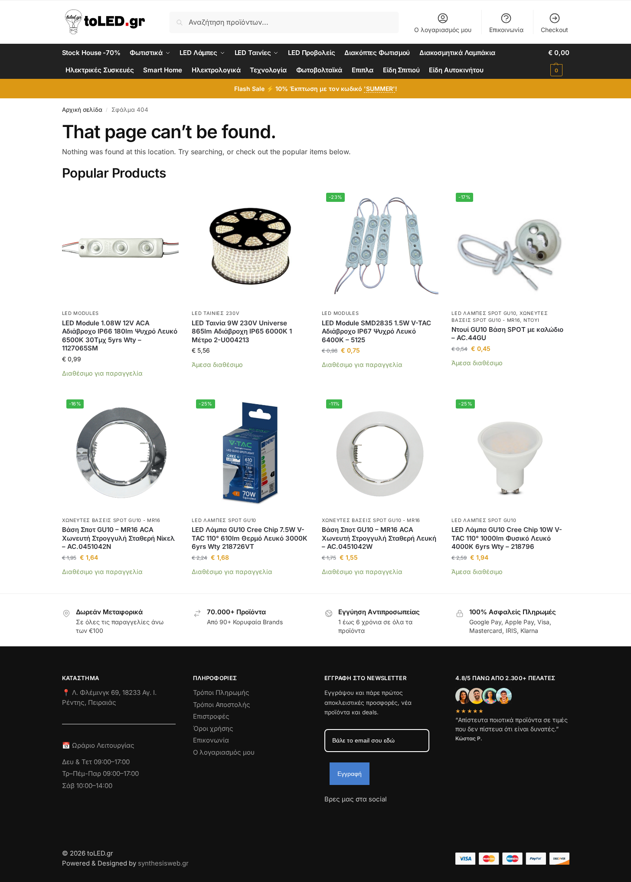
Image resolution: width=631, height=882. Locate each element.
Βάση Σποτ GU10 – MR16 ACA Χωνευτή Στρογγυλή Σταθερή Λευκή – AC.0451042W (379, 538)
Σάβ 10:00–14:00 (87, 785)
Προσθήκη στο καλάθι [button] (120, 386)
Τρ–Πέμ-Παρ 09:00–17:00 (100, 773)
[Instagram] (346, 815)
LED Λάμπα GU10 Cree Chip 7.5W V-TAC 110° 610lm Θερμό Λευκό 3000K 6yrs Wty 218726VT (249, 538)
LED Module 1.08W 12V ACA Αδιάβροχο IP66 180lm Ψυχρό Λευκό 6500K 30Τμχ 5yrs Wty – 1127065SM (119, 336)
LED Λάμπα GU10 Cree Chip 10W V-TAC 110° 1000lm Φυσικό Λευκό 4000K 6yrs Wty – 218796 (506, 538)
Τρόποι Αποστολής (221, 704)
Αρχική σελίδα (82, 109)
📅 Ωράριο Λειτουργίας (98, 745)
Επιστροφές (211, 716)
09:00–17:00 (112, 762)
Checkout (554, 29)
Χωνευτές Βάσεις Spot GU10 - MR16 (111, 520)
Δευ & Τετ (78, 762)
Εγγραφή (349, 773)
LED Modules (80, 313)
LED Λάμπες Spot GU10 (483, 313)
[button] (558, 61)
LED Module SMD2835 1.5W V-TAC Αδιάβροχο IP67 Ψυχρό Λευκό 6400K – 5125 (376, 331)
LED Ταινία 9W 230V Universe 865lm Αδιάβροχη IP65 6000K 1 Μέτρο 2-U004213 (242, 331)
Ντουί (531, 320)
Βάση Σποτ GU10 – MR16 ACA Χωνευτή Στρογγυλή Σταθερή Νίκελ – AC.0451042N (118, 538)
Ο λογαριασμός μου (442, 29)
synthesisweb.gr (163, 863)
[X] (378, 815)
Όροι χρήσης (213, 728)
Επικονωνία (211, 740)
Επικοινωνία (506, 29)
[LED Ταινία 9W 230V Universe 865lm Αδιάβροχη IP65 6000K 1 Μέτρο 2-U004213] (250, 246)
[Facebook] (328, 815)
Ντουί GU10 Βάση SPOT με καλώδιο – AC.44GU (507, 333)
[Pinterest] (409, 815)
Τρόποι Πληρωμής (221, 692)
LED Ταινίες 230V (215, 313)
